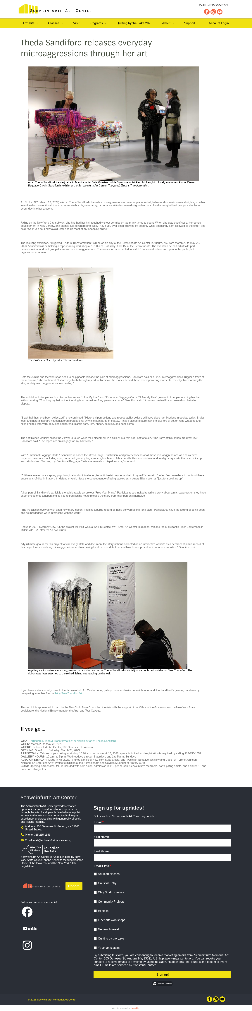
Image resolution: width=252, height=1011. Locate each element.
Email (97, 822)
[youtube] (219, 12)
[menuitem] (30, 23)
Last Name (101, 851)
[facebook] (207, 12)
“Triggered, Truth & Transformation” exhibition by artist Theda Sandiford (73, 740)
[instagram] (213, 12)
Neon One (135, 1008)
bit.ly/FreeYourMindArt (68, 693)
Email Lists (101, 866)
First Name (101, 836)
